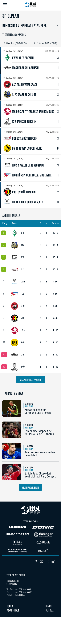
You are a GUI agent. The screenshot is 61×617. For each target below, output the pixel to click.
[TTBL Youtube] (41, 562)
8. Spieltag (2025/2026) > (46, 43)
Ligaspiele (49, 606)
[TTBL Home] (30, 5)
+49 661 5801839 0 (23, 589)
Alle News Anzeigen (30, 487)
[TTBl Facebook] (35, 562)
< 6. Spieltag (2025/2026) (14, 43)
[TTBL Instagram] (47, 562)
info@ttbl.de (20, 595)
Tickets (10, 606)
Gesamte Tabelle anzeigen (30, 379)
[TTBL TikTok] (53, 562)
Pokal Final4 (13, 610)
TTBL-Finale (49, 610)
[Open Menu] (4, 5)
